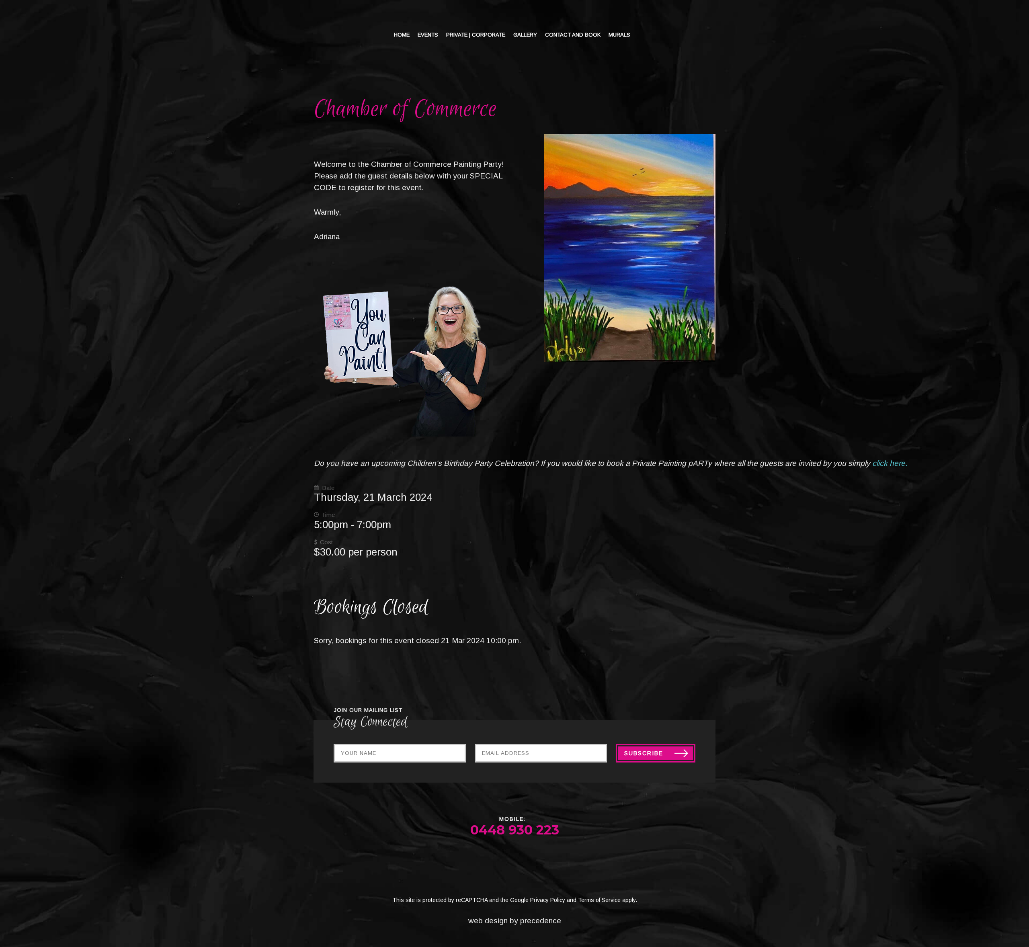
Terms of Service (599, 900)
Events (428, 35)
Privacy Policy (547, 900)
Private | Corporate (475, 35)
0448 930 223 (514, 830)
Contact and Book (573, 35)
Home (402, 35)
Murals (619, 35)
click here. (891, 463)
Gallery (525, 35)
